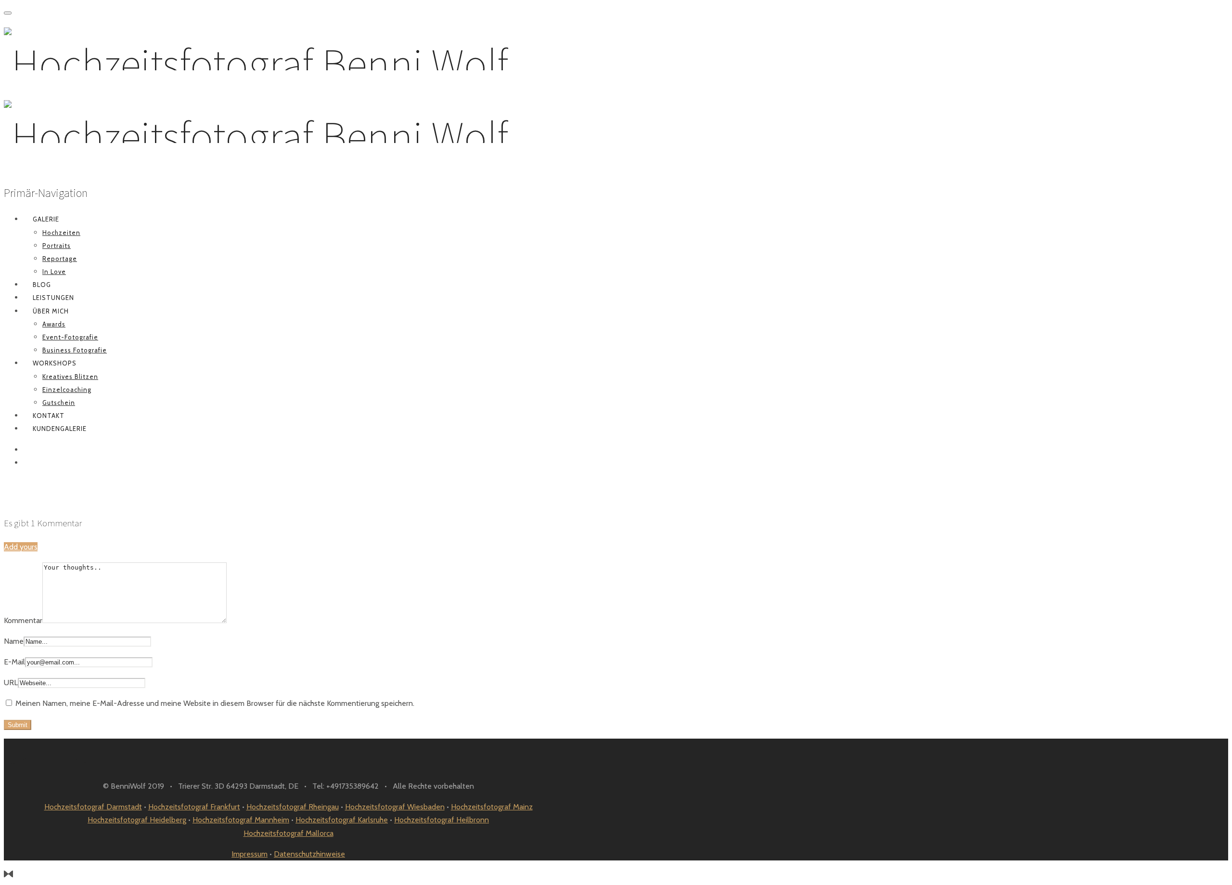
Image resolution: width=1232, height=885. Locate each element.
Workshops (55, 363)
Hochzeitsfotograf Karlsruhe (341, 819)
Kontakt (48, 415)
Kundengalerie (60, 428)
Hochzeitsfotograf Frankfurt (194, 806)
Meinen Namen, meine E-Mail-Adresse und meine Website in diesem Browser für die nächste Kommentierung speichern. (214, 703)
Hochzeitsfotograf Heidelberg (137, 819)
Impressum (249, 854)
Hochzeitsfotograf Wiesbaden (395, 806)
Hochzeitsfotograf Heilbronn (441, 819)
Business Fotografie (74, 350)
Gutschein (58, 402)
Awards (53, 324)
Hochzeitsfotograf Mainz (492, 806)
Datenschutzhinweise (309, 854)
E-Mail (14, 661)
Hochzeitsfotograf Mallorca (289, 833)
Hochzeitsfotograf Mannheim (240, 819)
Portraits (56, 245)
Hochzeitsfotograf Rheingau (292, 806)
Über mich (51, 311)
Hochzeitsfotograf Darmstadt (93, 806)
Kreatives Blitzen (70, 376)
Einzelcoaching (66, 389)
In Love (54, 271)
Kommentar (23, 620)
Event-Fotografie (70, 337)
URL (11, 682)
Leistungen (53, 297)
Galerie (46, 219)
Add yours (21, 546)
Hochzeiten (61, 232)
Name (14, 641)
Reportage (59, 258)
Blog (42, 284)
